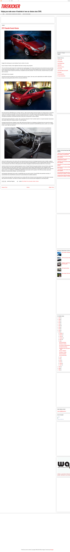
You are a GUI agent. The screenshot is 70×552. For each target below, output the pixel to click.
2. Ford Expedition (59, 61)
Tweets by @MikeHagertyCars (61, 411)
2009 (59, 368)
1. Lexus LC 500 (59, 59)
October (60, 336)
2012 (59, 330)
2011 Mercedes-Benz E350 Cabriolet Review (64, 349)
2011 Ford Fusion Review (62, 353)
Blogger (51, 549)
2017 (59, 322)
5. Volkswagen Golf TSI (60, 66)
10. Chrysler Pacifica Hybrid (61, 75)
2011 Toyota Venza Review (65, 268)
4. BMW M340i (59, 65)
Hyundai (30, 181)
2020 (59, 317)
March (60, 361)
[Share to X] (4, 181)
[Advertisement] (22, 19)
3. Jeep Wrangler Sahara (60, 63)
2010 (59, 366)
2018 (59, 321)
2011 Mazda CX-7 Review (62, 352)
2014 (59, 327)
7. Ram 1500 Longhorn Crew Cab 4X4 (62, 70)
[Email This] (2, 181)
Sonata (37, 181)
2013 (59, 328)
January (60, 364)
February (60, 363)
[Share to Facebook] (5, 181)
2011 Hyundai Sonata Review (63, 346)
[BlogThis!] (3, 181)
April (60, 360)
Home (28, 187)
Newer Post (4, 187)
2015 (59, 325)
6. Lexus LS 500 (59, 68)
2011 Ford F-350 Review (62, 350)
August (60, 339)
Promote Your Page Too (60, 419)
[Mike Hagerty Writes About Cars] (57, 418)
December (61, 333)
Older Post (51, 187)
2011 (59, 331)
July (60, 341)
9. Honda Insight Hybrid (60, 74)
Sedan (34, 181)
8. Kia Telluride (59, 72)
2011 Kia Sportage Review (62, 355)
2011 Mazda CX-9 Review (62, 343)
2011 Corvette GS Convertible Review (64, 345)
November (60, 334)
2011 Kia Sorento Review (62, 342)
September (61, 337)
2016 (59, 324)
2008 (59, 369)
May (60, 358)
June (60, 357)
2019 (59, 319)
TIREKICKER (10, 6)
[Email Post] (17, 181)
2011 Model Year (25, 181)
